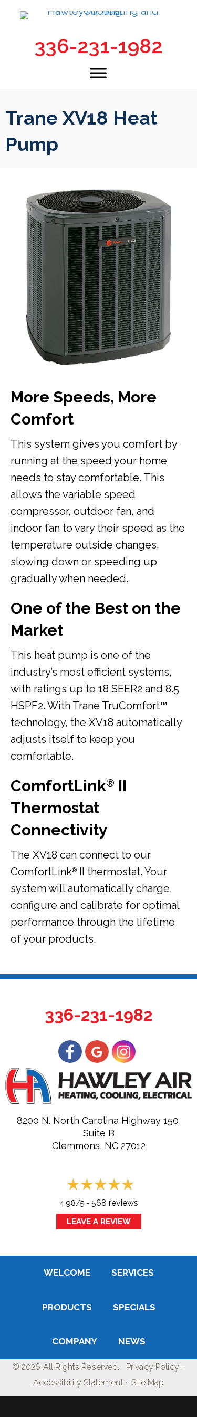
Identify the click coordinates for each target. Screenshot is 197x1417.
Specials (134, 1307)
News (132, 1341)
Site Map (147, 1383)
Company (74, 1341)
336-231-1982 (99, 46)
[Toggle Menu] (98, 73)
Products (67, 1307)
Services (132, 1272)
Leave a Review (99, 1221)
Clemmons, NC (85, 1145)
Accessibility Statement (78, 1383)
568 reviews (114, 1203)
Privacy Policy (152, 1367)
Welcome (67, 1272)
